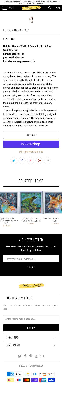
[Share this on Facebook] (22, 160)
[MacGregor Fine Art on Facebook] (25, 356)
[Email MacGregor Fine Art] (42, 356)
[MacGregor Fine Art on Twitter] (19, 356)
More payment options (31, 151)
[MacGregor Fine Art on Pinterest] (30, 356)
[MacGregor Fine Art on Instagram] (36, 356)
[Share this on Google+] (38, 160)
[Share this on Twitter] (13, 160)
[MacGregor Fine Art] (31, 8)
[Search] (51, 7)
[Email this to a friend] (47, 160)
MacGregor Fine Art (34, 366)
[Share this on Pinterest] (30, 160)
